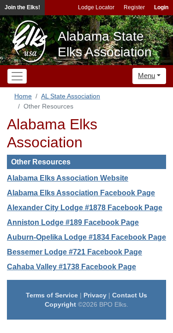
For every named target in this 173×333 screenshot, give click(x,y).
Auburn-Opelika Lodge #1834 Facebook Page (86, 237)
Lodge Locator (96, 7)
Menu (146, 75)
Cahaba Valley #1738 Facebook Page (71, 267)
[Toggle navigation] (17, 76)
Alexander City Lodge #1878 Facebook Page (84, 208)
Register (134, 7)
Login (161, 7)
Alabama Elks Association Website (67, 178)
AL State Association (70, 96)
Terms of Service (52, 295)
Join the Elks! (22, 7)
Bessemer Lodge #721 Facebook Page (74, 252)
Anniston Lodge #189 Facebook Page (73, 222)
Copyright (60, 304)
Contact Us (129, 295)
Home (23, 96)
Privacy (95, 295)
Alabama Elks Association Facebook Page (81, 193)
